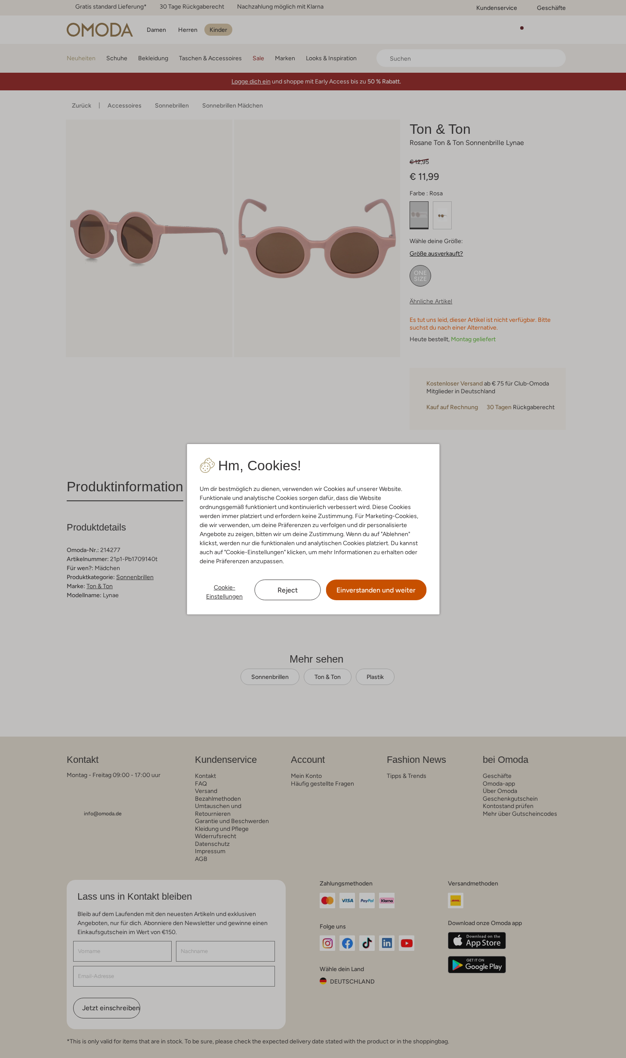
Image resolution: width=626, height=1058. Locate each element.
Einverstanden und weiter (376, 590)
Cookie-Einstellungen (224, 592)
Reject (288, 590)
